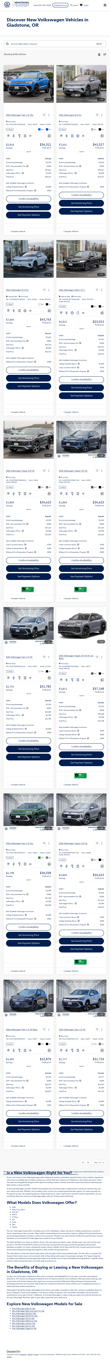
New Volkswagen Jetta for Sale (23, 1323)
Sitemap (30, 1354)
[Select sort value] (104, 54)
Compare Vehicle (18, 231)
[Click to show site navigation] (105, 5)
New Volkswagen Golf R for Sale (24, 1313)
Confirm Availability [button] (29, 198)
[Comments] (49, 136)
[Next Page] (88, 1162)
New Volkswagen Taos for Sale (23, 1326)
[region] (28, 174)
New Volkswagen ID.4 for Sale (23, 1318)
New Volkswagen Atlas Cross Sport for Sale (28, 1311)
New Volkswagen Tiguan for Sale (24, 1328)
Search (99, 43)
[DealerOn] (13, 1351)
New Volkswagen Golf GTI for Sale (25, 1316)
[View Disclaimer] (30, 136)
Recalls (9, 1357)
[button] (51, 84)
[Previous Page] (83, 1162)
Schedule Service (60, 5)
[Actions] (48, 115)
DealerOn (23, 1354)
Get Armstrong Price (28, 206)
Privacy (36, 1354)
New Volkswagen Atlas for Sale (23, 1308)
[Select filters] (99, 54)
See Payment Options (29, 214)
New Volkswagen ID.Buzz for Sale (24, 1321)
